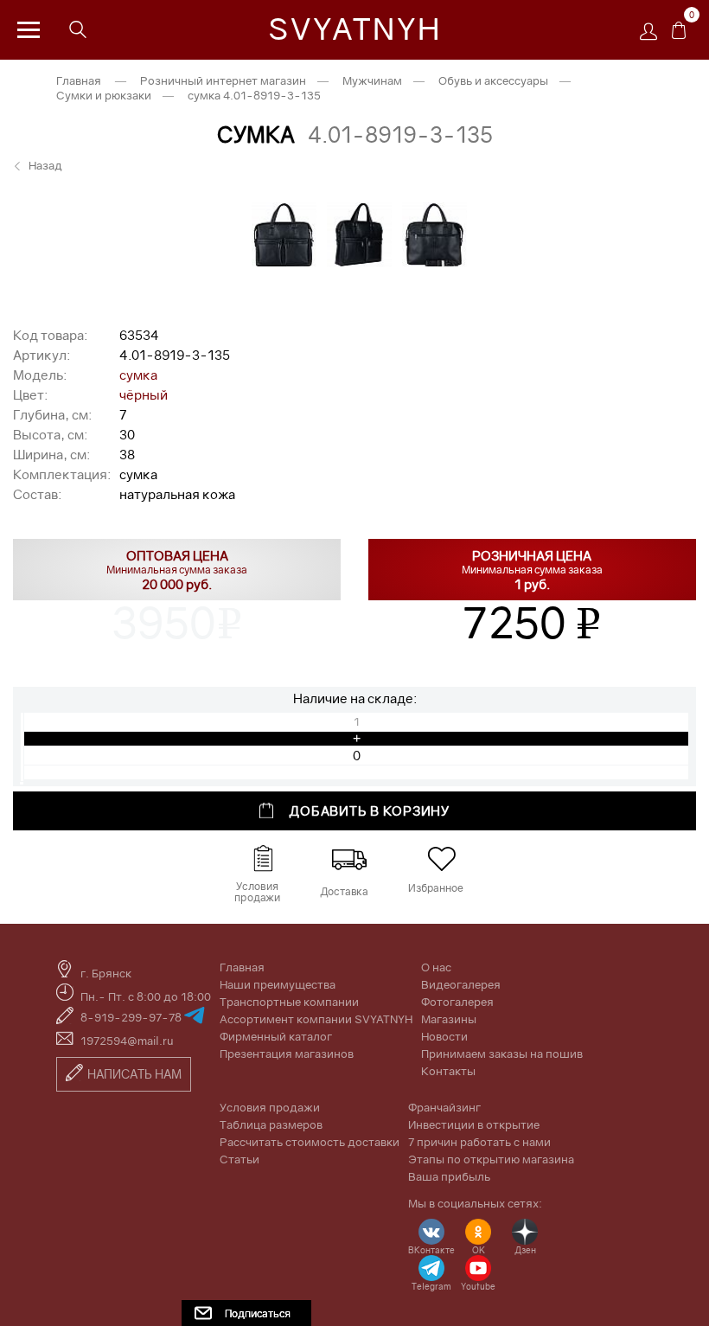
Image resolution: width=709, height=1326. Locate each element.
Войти (653, 36)
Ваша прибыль (449, 1176)
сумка (138, 374)
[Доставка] (349, 859)
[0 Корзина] (678, 34)
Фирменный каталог (276, 1036)
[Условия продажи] (262, 859)
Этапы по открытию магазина (491, 1159)
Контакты (448, 1071)
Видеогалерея (461, 984)
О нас (436, 967)
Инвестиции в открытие (474, 1124)
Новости (444, 1036)
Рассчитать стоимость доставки (309, 1142)
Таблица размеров (271, 1124)
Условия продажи (270, 1107)
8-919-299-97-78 (132, 1017)
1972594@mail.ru (127, 1040)
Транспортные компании (289, 1002)
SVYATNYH (355, 28)
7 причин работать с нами (479, 1142)
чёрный (143, 394)
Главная (78, 80)
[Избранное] (441, 859)
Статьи (239, 1159)
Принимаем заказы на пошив (502, 1053)
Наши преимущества (277, 984)
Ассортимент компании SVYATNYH (316, 1019)
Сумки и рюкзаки (103, 95)
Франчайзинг (444, 1107)
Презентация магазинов (287, 1053)
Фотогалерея (457, 1002)
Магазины (448, 1019)
